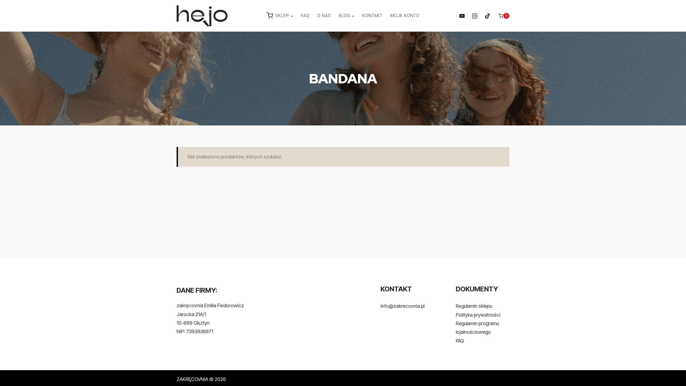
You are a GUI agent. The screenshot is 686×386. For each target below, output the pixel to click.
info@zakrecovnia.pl (402, 306)
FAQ (305, 15)
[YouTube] (461, 15)
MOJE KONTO (404, 15)
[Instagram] (474, 15)
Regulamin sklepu (474, 306)
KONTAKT (372, 15)
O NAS (324, 15)
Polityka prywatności (478, 315)
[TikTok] (487, 15)
